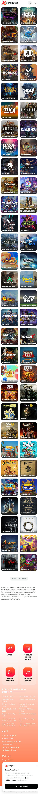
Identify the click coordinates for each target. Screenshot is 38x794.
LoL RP (32, 590)
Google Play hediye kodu (9, 715)
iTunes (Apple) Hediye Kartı (27, 720)
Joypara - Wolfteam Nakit (9, 705)
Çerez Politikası (7, 744)
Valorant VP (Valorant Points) (27, 710)
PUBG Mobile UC (8, 696)
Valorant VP (24, 590)
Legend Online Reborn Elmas (18, 592)
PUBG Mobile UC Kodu (27, 714)
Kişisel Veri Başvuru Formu (11, 741)
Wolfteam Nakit (14, 590)
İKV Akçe (4, 592)
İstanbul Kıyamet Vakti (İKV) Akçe (27, 705)
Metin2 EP (4, 587)
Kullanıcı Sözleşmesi (9, 736)
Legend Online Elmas (16, 587)
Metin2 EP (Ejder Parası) (8, 700)
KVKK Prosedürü (8, 738)
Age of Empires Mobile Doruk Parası (27, 725)
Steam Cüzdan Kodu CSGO (9, 710)
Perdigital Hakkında (9, 750)
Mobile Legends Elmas (27, 699)
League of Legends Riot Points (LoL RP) (9, 720)
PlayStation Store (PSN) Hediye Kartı (8, 725)
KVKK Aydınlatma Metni (10, 747)
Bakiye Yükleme (7, 760)
